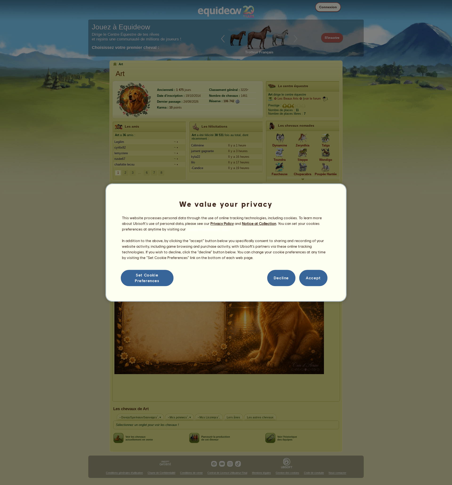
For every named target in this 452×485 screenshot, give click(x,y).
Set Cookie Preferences (147, 278)
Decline (281, 278)
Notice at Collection (259, 223)
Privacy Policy (222, 223)
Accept (313, 278)
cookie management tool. (208, 229)
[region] (226, 242)
